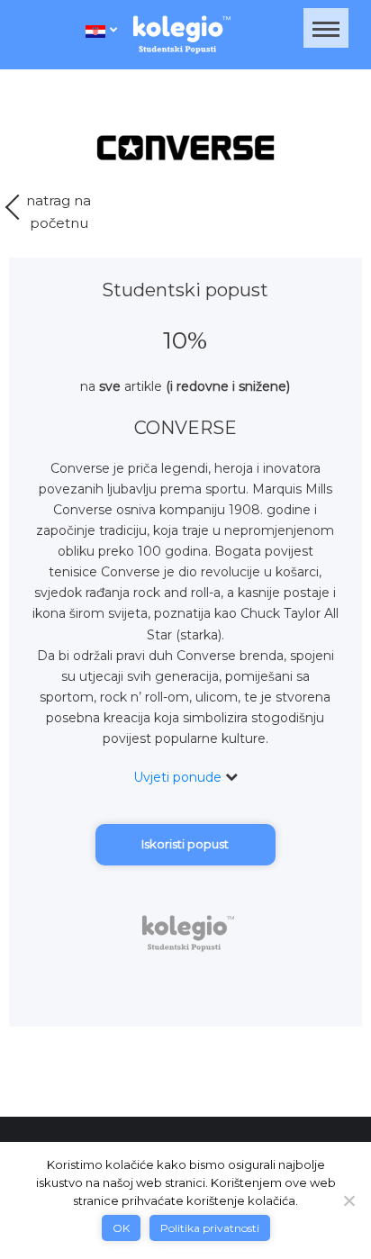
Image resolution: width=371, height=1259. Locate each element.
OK (121, 1228)
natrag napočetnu (58, 211)
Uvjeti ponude (179, 777)
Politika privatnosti (209, 1228)
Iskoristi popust (185, 844)
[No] (348, 1200)
